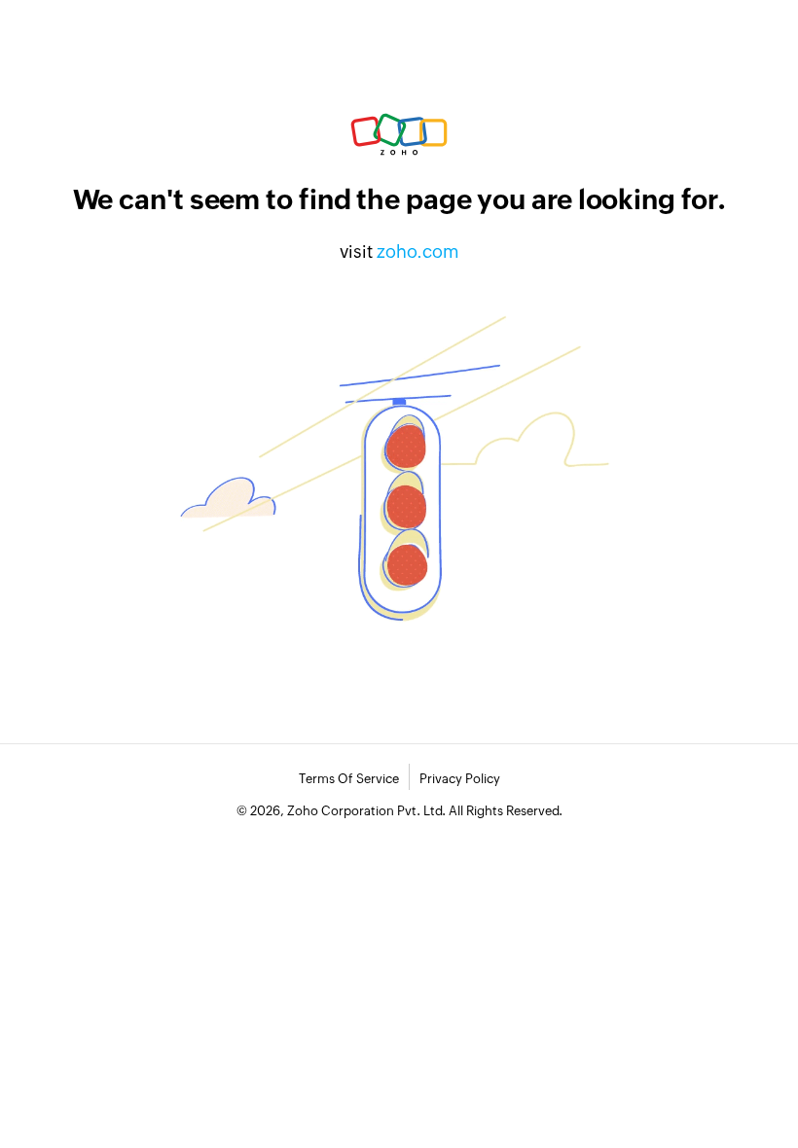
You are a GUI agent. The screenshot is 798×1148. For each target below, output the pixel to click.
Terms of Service (349, 778)
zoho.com (418, 251)
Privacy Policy (459, 778)
